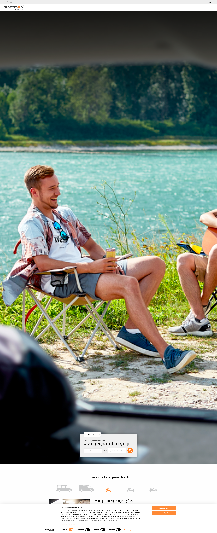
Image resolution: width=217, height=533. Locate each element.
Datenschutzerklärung (68, 524)
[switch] (87, 529)
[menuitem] (210, 2)
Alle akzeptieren (164, 508)
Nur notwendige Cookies (164, 513)
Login (211, 2)
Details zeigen (128, 530)
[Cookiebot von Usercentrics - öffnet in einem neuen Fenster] (49, 529)
